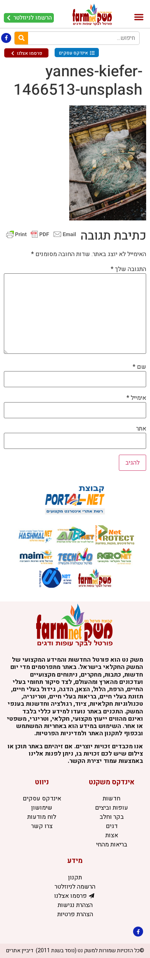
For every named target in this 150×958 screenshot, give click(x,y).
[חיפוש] (21, 38)
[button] (138, 17)
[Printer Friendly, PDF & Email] (41, 234)
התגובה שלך (128, 269)
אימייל (136, 398)
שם (139, 367)
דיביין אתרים (19, 950)
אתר (141, 429)
